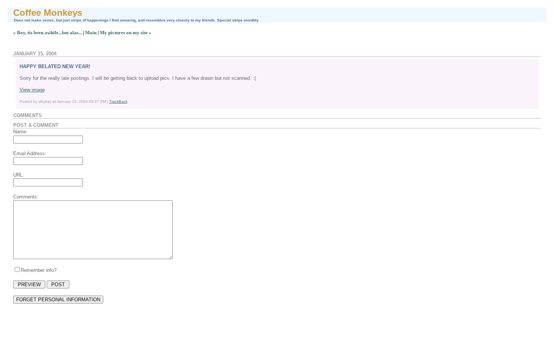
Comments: (25, 197)
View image (32, 90)
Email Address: (29, 153)
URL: (18, 175)
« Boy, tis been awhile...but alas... (47, 32)
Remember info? (39, 270)
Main (90, 32)
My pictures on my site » (126, 32)
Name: (20, 131)
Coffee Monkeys (47, 13)
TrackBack (118, 101)
